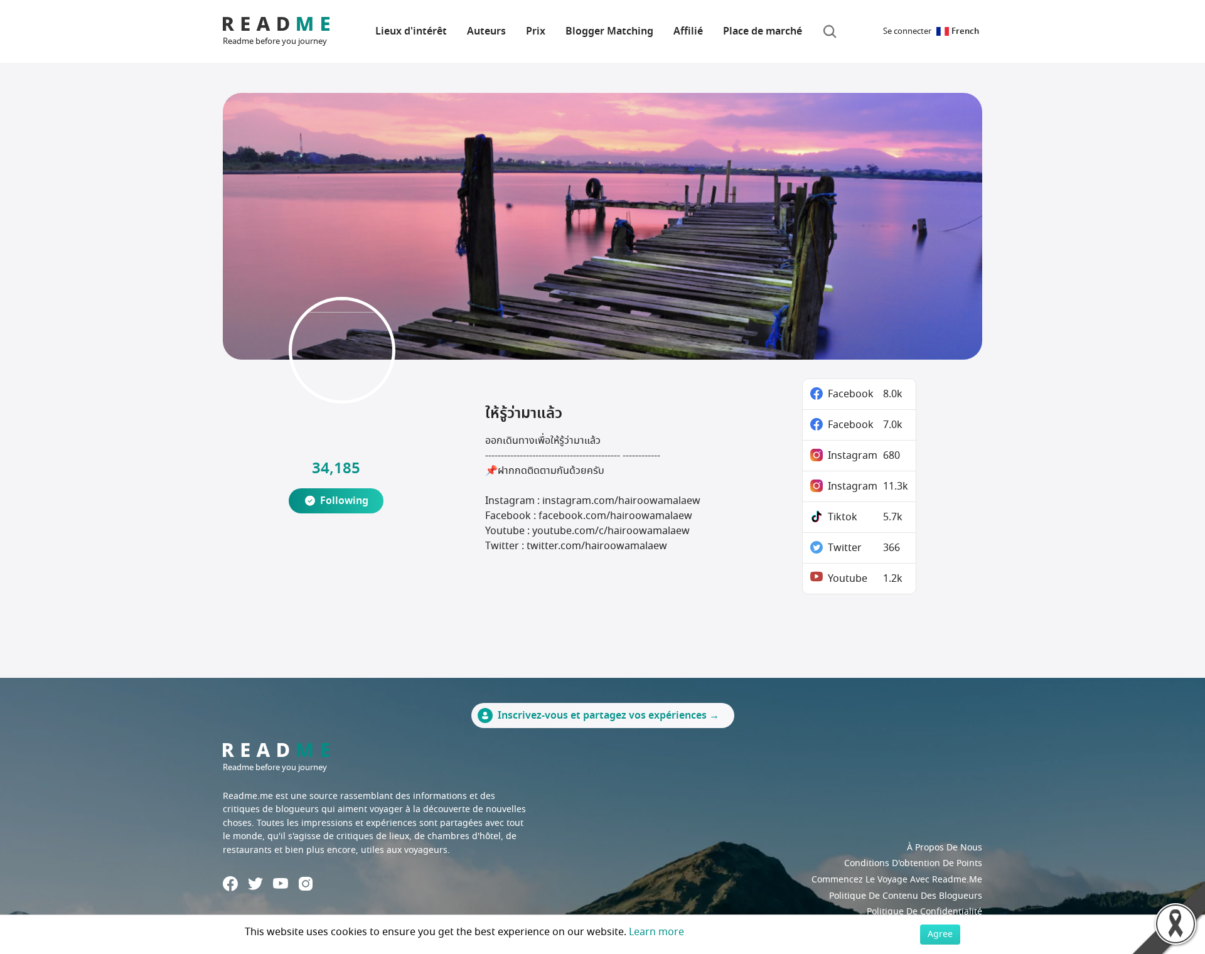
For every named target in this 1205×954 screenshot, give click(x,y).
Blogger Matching (609, 31)
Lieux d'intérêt (411, 31)
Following (344, 500)
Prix (535, 31)
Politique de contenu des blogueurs (905, 896)
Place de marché (762, 31)
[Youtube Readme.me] (280, 883)
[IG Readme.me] (305, 883)
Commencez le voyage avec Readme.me (896, 879)
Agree (940, 934)
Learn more (656, 932)
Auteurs (486, 31)
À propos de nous (944, 847)
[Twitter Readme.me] (255, 883)
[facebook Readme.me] (230, 883)
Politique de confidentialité (924, 911)
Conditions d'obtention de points (913, 863)
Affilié (688, 31)
